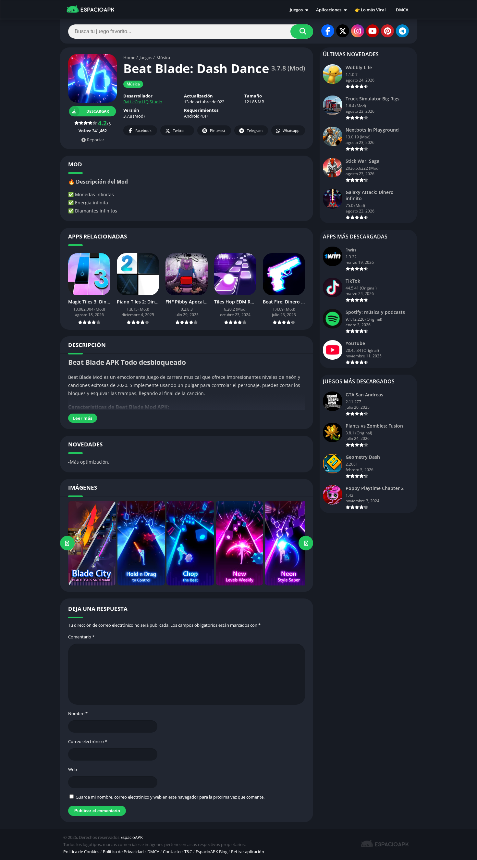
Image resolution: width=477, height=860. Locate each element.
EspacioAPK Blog (211, 851)
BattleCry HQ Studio (142, 102)
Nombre (78, 713)
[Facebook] (327, 30)
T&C (188, 851)
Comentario (81, 637)
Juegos (296, 10)
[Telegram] (402, 30)
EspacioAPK (131, 837)
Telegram (255, 130)
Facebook (143, 130)
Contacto (172, 851)
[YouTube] (372, 30)
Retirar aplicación (247, 851)
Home (129, 57)
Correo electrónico (87, 741)
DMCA (402, 10)
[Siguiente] (306, 543)
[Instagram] (357, 30)
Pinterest (217, 130)
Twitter (179, 130)
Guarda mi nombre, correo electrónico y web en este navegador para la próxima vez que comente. (170, 797)
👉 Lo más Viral (370, 10)
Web (72, 769)
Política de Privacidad (123, 851)
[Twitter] (342, 30)
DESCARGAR (97, 111)
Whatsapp (291, 130)
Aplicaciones (328, 10)
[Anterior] (67, 543)
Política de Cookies (81, 851)
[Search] (301, 31)
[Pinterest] (387, 30)
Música (163, 57)
